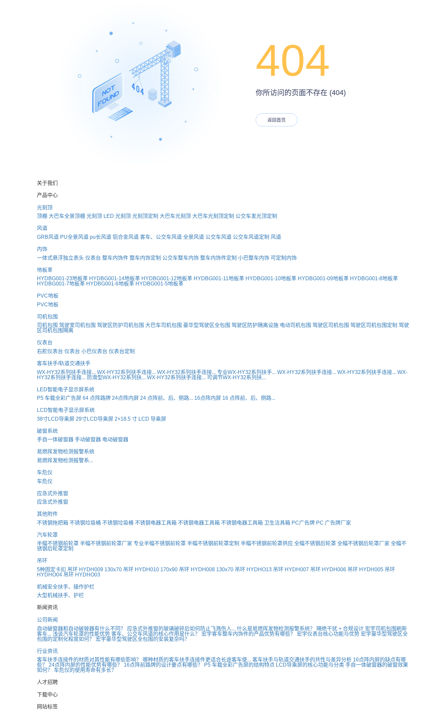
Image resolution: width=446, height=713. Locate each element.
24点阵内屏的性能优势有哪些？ (85, 665)
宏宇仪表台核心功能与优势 (328, 634)
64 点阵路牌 (97, 398)
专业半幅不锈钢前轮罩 (160, 543)
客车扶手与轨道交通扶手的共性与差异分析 (302, 659)
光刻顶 (45, 207)
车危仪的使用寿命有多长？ (85, 670)
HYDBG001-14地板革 (114, 278)
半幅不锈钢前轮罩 (58, 543)
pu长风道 (100, 237)
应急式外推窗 (52, 493)
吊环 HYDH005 (365, 569)
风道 (42, 228)
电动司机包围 (295, 325)
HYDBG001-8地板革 (374, 278)
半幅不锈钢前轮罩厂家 (106, 543)
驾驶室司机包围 (77, 325)
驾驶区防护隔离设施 (255, 325)
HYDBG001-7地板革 (61, 283)
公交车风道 (218, 237)
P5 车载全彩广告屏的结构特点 (239, 665)
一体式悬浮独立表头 (60, 258)
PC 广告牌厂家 (333, 523)
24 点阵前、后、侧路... (166, 398)
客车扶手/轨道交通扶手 (63, 363)
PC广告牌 (303, 523)
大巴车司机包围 (163, 325)
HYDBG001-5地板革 (159, 283)
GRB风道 (48, 237)
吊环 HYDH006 (328, 569)
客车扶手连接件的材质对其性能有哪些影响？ (89, 659)
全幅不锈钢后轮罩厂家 (363, 543)
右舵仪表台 (50, 351)
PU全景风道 (74, 237)
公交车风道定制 (251, 237)
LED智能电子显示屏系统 (65, 389)
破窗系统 (47, 431)
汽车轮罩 (47, 535)
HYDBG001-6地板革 (110, 283)
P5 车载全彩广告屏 (59, 398)
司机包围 (47, 316)
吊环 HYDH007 (291, 569)
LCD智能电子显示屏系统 (66, 410)
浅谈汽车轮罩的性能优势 (81, 634)
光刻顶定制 (145, 216)
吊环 (42, 560)
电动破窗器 (115, 439)
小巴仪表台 (94, 351)
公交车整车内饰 (180, 258)
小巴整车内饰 (253, 258)
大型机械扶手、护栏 (60, 595)
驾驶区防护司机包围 (120, 325)
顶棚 (42, 216)
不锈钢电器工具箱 (156, 523)
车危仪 (45, 472)
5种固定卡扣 (51, 569)
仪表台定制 (122, 351)
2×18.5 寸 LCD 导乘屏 (140, 419)
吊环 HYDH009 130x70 (94, 569)
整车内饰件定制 (218, 258)
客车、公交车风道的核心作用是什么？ (155, 634)
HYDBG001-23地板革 (62, 278)
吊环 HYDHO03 (81, 574)
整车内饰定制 (145, 258)
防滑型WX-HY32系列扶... (116, 377)
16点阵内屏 (207, 398)
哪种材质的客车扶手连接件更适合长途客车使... (197, 659)
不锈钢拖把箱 (52, 523)
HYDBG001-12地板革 (166, 278)
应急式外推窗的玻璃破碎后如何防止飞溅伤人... (181, 628)
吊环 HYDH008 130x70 (206, 569)
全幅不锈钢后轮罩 (315, 543)
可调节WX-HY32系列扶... (236, 377)
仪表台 (93, 258)
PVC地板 (47, 296)
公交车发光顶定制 (256, 216)
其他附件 (47, 514)
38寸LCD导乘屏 (55, 419)
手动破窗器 (88, 439)
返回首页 (276, 119)
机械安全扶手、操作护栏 (65, 587)
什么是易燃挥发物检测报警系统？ (276, 628)
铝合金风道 (126, 237)
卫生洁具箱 (277, 523)
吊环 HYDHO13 (253, 569)
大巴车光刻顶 (175, 216)
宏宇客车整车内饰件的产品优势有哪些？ (248, 634)
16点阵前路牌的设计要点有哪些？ (163, 665)
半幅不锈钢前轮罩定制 (213, 543)
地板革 (45, 270)
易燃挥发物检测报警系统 (65, 451)
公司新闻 (47, 620)
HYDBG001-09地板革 (323, 278)
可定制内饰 (284, 258)
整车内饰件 (115, 258)
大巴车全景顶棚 (67, 216)
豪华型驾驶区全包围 (206, 325)
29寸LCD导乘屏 (94, 419)
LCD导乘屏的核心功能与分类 (310, 665)
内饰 (42, 249)
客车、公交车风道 (161, 237)
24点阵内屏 (125, 398)
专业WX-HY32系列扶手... (246, 372)
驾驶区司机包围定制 (373, 325)
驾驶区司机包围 (330, 325)
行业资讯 (47, 651)
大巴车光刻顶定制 (213, 216)
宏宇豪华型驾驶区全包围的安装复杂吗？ (143, 639)
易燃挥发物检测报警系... (65, 460)
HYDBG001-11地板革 (219, 278)
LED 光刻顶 (117, 216)
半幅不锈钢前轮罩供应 (267, 543)
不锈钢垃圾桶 (85, 523)
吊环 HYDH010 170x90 (150, 569)
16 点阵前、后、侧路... (248, 398)
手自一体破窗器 (55, 439)
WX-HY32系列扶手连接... (66, 372)
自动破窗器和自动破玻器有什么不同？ (81, 628)
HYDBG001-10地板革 (271, 278)
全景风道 (193, 237)
